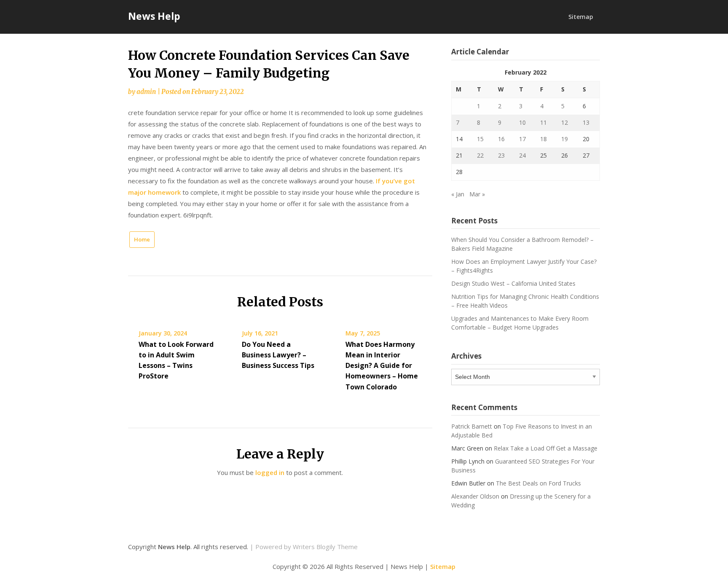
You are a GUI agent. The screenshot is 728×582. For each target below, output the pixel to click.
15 (480, 139)
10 (522, 122)
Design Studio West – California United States (513, 283)
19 (564, 139)
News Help (154, 16)
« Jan (457, 194)
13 (586, 122)
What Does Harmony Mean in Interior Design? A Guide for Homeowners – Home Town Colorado (381, 366)
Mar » (477, 194)
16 (501, 139)
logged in (269, 472)
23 (501, 155)
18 (543, 139)
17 (522, 139)
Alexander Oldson (475, 496)
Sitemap (580, 17)
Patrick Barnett (471, 426)
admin (146, 92)
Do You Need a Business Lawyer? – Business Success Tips (278, 355)
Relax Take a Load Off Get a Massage (545, 448)
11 (543, 122)
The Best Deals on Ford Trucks (538, 483)
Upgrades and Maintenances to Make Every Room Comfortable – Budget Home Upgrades (520, 322)
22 (480, 155)
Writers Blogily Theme (325, 546)
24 (522, 155)
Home (142, 239)
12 (564, 122)
